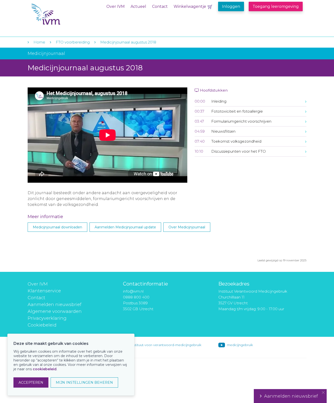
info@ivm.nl (133, 291)
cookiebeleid (44, 369)
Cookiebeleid (42, 325)
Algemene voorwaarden (55, 311)
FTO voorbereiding (73, 42)
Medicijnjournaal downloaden (57, 227)
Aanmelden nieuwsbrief (54, 304)
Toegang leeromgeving (276, 6)
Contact (160, 6)
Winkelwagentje (190, 6)
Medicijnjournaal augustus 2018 (128, 42)
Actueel (138, 6)
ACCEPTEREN (31, 382)
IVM (61, 14)
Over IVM (115, 6)
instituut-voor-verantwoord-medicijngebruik (166, 345)
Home (39, 42)
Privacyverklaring (47, 318)
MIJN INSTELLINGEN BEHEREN (84, 382)
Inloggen (231, 6)
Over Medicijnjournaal (186, 227)
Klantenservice (44, 291)
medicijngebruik (240, 345)
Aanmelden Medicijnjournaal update (125, 227)
